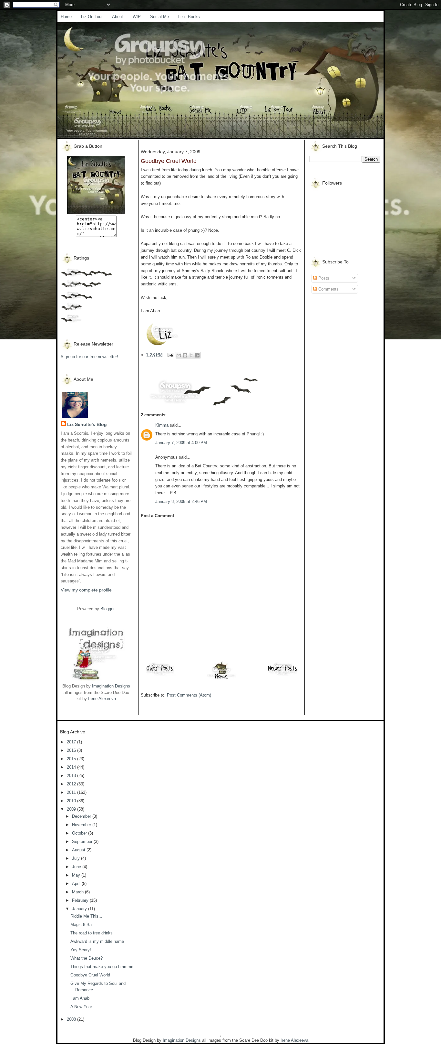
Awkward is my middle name (97, 941)
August (79, 849)
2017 (72, 742)
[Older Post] (160, 675)
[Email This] (179, 355)
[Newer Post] (282, 675)
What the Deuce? (86, 958)
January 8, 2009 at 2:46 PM (181, 501)
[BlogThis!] (185, 355)
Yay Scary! (80, 949)
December (82, 816)
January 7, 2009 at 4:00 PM (181, 442)
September (83, 841)
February (81, 900)
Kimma (162, 425)
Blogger (107, 608)
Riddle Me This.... (87, 916)
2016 (72, 750)
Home (66, 16)
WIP (137, 16)
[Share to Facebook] (197, 355)
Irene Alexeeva (102, 698)
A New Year (81, 1006)
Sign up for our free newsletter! (89, 356)
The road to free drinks (91, 933)
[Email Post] (170, 354)
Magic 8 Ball (82, 924)
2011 (72, 792)
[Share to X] (191, 355)
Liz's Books (189, 16)
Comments (328, 289)
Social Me (159, 16)
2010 (72, 800)
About (117, 16)
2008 (72, 1019)
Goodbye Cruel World (90, 975)
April (77, 883)
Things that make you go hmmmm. (103, 966)
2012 (72, 784)
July (76, 858)
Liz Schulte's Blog (87, 424)
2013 (72, 775)
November (82, 824)
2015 (72, 758)
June (77, 866)
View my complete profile (86, 589)
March (78, 892)
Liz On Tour (92, 16)
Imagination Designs (111, 686)
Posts (323, 278)
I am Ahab (79, 998)
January (80, 908)
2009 (72, 809)
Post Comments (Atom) (189, 695)
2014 (72, 767)
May (76, 875)
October (80, 833)
